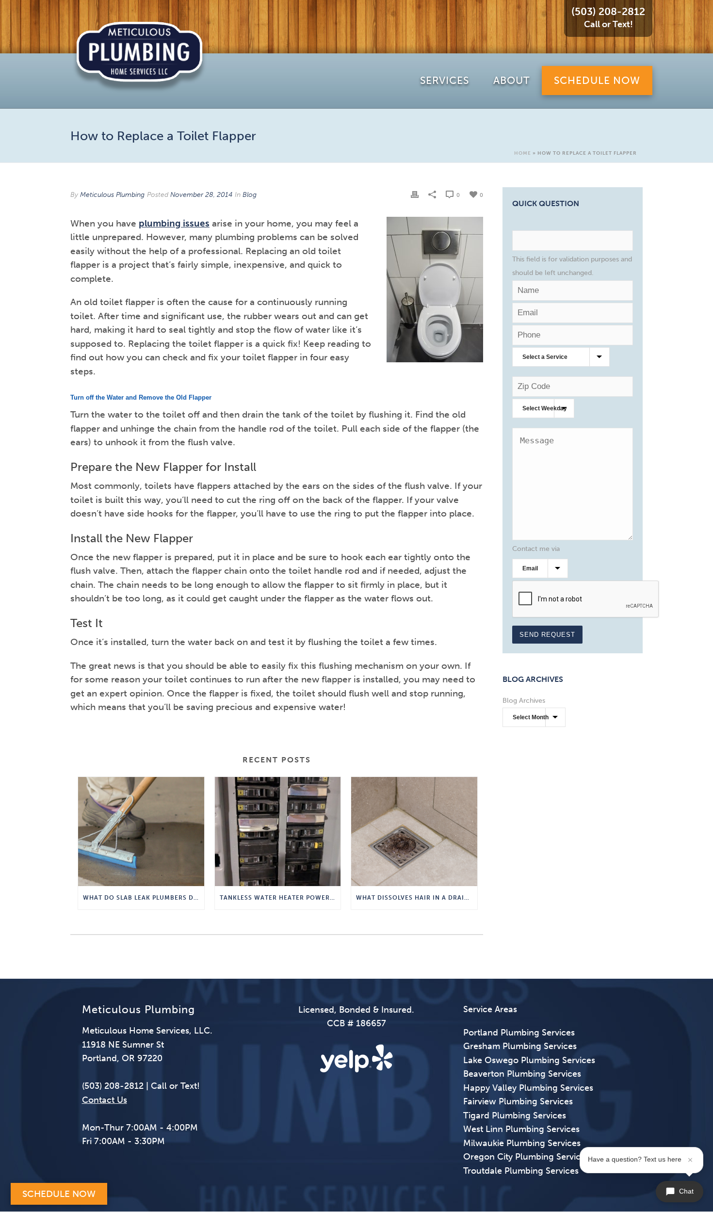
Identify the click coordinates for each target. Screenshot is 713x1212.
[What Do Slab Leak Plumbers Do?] (141, 831)
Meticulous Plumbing (112, 195)
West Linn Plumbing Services (521, 1129)
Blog (250, 195)
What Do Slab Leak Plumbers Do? (142, 897)
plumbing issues (174, 223)
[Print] (415, 194)
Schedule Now (59, 1193)
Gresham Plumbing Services (520, 1046)
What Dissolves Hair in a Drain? (414, 897)
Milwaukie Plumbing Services (522, 1143)
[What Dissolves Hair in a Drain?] (414, 831)
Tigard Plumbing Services (514, 1115)
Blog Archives (523, 700)
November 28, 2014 (201, 195)
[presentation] (586, 599)
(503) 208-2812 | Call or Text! (141, 1086)
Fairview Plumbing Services (518, 1101)
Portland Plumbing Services (519, 1032)
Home (522, 153)
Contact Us (104, 1100)
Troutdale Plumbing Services (521, 1170)
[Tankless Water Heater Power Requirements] (278, 831)
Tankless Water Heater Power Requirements (280, 897)
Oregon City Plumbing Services (526, 1156)
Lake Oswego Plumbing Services (529, 1060)
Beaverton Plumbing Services (522, 1073)
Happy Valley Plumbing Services (528, 1088)
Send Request (547, 634)
